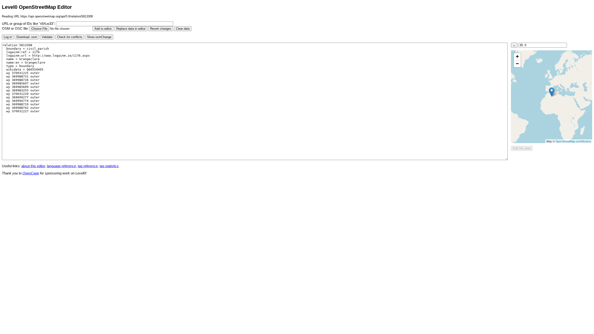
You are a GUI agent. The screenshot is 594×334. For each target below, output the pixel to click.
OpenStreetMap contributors (573, 141)
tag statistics (109, 166)
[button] (552, 92)
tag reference (88, 166)
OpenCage (31, 173)
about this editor (33, 166)
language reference (61, 166)
